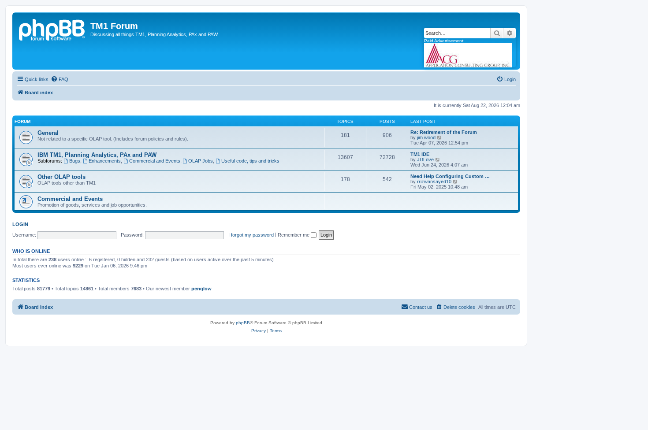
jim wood (426, 137)
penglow (201, 288)
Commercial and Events (154, 160)
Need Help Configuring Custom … (450, 176)
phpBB (243, 322)
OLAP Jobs (200, 160)
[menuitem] (59, 79)
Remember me (294, 234)
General (48, 133)
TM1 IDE (419, 154)
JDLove (425, 159)
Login (20, 224)
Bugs (74, 160)
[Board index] (52, 29)
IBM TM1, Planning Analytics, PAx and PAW (96, 155)
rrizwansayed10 (434, 181)
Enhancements (105, 160)
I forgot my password (251, 234)
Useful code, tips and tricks (250, 160)
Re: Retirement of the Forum (443, 132)
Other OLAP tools (61, 177)
